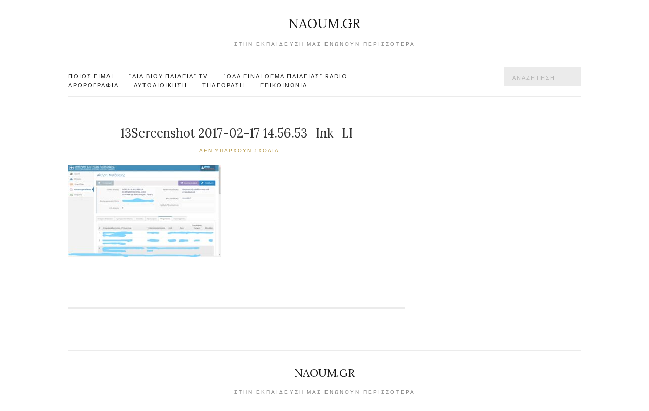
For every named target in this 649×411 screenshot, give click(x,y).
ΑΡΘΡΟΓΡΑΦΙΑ (93, 85)
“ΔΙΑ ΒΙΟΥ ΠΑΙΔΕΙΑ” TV (168, 76)
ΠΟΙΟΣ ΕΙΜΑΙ (91, 76)
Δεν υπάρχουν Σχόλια (239, 150)
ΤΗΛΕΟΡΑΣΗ (223, 85)
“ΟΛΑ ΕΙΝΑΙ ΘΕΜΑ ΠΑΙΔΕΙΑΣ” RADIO (285, 76)
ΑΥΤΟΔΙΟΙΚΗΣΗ (160, 85)
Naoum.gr (324, 23)
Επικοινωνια (283, 85)
